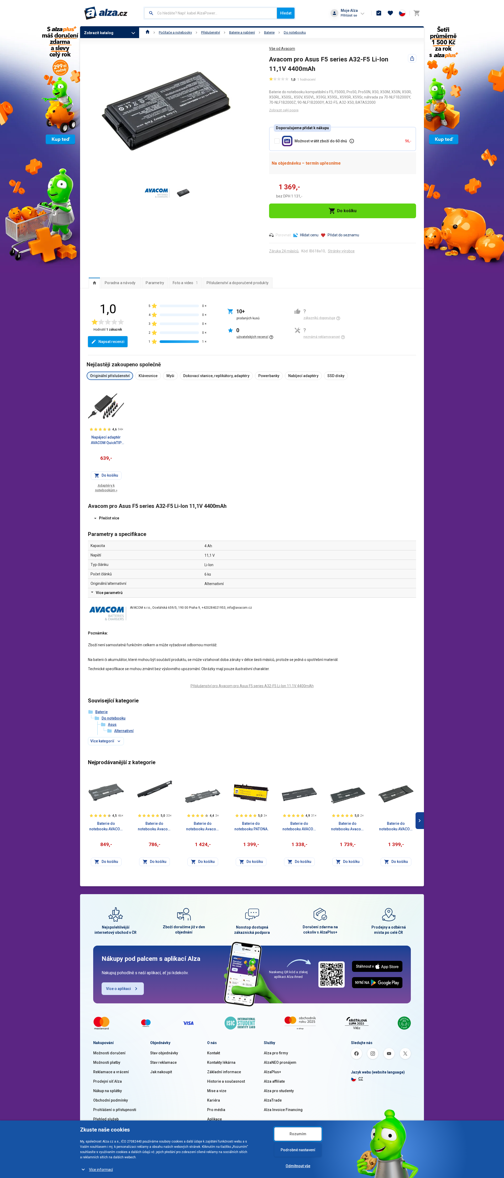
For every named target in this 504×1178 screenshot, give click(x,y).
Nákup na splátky (107, 1091)
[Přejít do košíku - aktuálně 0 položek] (416, 13)
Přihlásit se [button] (349, 15)
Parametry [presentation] (155, 283)
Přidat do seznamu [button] (343, 235)
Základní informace (224, 1072)
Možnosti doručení (109, 1053)
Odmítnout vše (298, 1166)
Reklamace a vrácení (111, 1072)
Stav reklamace (163, 1062)
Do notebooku (295, 32)
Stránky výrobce (341, 251)
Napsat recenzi (111, 342)
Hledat (285, 13)
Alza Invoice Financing (283, 1110)
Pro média (216, 1110)
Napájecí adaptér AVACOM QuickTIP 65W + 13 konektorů (106, 440)
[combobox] (210, 13)
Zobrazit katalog (98, 33)
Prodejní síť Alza (107, 1081)
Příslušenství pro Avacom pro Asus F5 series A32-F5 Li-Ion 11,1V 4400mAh (252, 686)
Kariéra (213, 1100)
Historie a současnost (226, 1081)
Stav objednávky (164, 1053)
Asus (112, 724)
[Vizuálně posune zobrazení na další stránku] (420, 820)
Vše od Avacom (282, 48)
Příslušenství (210, 32)
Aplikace (214, 1119)
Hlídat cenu (309, 235)
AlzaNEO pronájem (280, 1062)
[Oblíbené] (390, 13)
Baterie (269, 32)
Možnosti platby (106, 1062)
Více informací (101, 1169)
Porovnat (283, 235)
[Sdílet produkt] (412, 58)
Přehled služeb (106, 1119)
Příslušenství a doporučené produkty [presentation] (238, 283)
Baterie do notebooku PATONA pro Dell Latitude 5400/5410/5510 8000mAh (250, 826)
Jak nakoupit (161, 1072)
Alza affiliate (274, 1081)
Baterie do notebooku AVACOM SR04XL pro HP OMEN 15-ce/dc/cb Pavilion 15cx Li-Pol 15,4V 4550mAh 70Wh (299, 826)
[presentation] (94, 283)
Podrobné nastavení (298, 1150)
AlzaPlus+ (272, 1072)
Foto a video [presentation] (185, 283)
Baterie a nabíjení (242, 32)
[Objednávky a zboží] (379, 13)
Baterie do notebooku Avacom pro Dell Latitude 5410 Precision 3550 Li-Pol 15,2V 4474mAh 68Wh (347, 826)
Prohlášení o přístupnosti (114, 1110)
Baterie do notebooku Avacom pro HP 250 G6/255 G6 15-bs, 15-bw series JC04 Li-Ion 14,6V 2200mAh (154, 826)
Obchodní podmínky (110, 1100)
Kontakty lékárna (221, 1062)
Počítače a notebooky (175, 32)
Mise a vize (216, 1091)
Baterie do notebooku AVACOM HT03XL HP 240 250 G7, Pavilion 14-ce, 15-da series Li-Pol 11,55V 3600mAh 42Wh (106, 826)
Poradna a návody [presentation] (120, 283)
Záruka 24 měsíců (283, 251)
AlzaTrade (273, 1100)
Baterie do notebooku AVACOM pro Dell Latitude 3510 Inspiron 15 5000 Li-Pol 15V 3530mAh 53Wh (396, 826)
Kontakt (213, 1053)
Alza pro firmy (276, 1053)
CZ (360, 1079)
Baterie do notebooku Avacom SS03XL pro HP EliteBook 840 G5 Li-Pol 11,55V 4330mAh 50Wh (202, 826)
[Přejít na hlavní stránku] (106, 13)
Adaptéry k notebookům (106, 487)
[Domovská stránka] (148, 32)
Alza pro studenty (279, 1091)
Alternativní (124, 731)
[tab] (94, 283)
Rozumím (298, 1134)
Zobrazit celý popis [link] (283, 110)
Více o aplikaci (118, 989)
